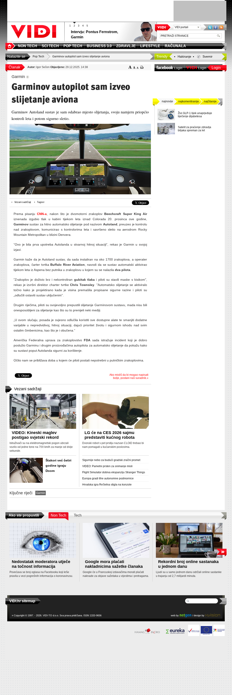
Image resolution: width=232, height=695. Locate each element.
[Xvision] (212, 615)
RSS (221, 27)
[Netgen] (185, 615)
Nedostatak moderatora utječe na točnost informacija (41, 564)
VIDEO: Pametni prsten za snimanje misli (107, 466)
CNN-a (42, 214)
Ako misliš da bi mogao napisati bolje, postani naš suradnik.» (128, 376)
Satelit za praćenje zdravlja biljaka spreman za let (194, 129)
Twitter (210, 27)
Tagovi (40, 202)
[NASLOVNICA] (10, 46)
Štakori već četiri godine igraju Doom (58, 465)
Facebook (216, 27)
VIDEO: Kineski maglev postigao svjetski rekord (35, 435)
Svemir (208, 56)
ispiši (142, 67)
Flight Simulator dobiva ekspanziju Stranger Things (113, 472)
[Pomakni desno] (221, 552)
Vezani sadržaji (22, 202)
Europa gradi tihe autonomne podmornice (108, 478)
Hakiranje (184, 56)
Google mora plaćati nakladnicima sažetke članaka (114, 564)
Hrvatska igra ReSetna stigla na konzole (107, 484)
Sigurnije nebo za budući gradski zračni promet (111, 460)
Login (216, 68)
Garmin (40, 493)
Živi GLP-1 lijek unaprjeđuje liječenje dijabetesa (195, 115)
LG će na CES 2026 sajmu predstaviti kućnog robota (110, 435)
